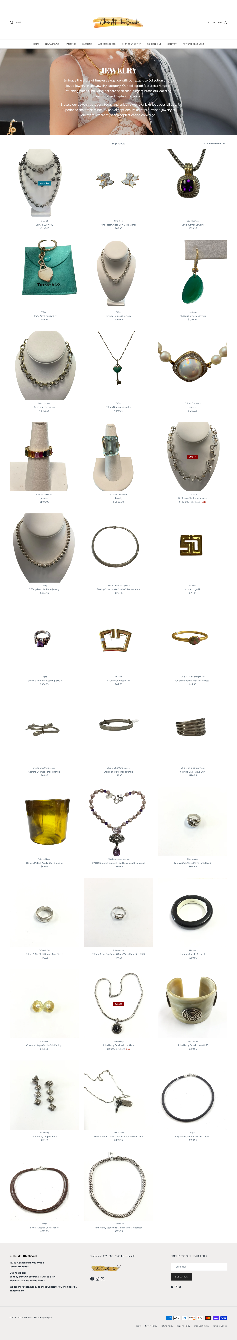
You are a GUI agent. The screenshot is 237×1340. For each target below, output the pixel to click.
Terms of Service (220, 1326)
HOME (36, 44)
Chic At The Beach (25, 1317)
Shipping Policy (183, 1326)
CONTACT (172, 44)
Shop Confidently (201, 1326)
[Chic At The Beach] (119, 22)
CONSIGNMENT (154, 44)
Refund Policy (167, 1326)
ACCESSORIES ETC (107, 44)
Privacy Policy (151, 1326)
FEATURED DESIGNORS (193, 44)
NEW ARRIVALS (52, 44)
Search (139, 1326)
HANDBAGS (70, 44)
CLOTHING (87, 44)
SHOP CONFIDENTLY (131, 44)
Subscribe (181, 1277)
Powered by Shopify (43, 1317)
